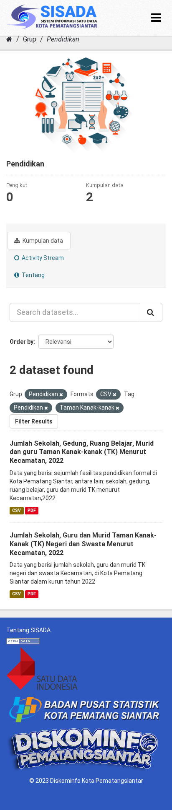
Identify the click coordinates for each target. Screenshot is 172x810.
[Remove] (61, 394)
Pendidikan (63, 39)
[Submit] (151, 312)
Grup (29, 39)
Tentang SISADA (28, 630)
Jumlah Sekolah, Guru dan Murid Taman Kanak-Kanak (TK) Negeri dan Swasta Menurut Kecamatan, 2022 (83, 544)
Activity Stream (42, 257)
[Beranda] (9, 39)
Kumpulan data (42, 240)
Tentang (32, 275)
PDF (32, 510)
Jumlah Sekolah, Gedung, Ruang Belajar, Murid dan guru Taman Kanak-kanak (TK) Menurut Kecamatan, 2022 (82, 452)
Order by (21, 341)
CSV (16, 510)
